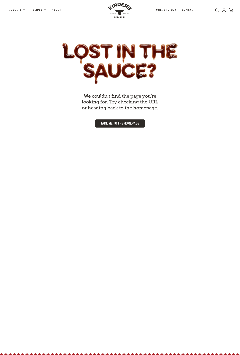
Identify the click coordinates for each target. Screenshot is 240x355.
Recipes (36, 9)
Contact (188, 9)
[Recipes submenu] (45, 10)
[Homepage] (120, 10)
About (56, 9)
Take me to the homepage (120, 123)
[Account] (224, 10)
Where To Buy (165, 9)
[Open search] (217, 10)
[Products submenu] (24, 10)
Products (14, 9)
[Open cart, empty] (231, 10)
